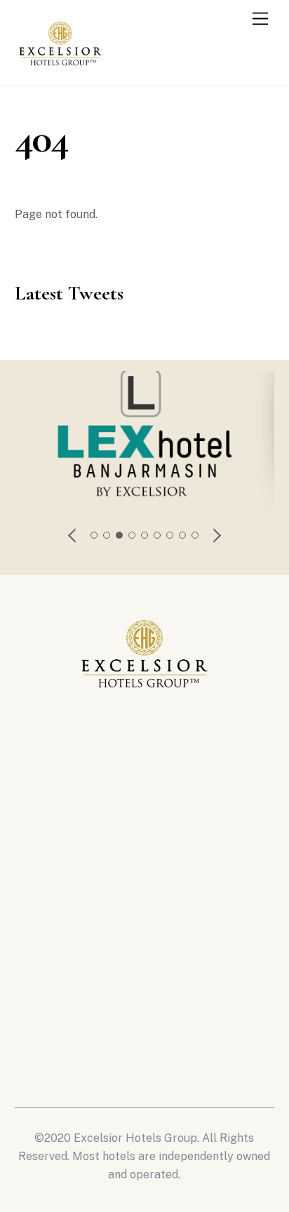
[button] (73, 535)
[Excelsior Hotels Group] (60, 69)
